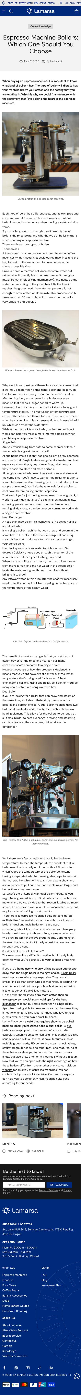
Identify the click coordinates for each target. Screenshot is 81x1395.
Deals (5, 1300)
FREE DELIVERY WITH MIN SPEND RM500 (23, 3)
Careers (7, 1346)
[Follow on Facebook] (4, 1368)
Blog (44, 1280)
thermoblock (45, 385)
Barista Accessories (14, 1295)
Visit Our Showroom (14, 1356)
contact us (9, 1074)
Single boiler (68, 973)
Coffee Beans (10, 1290)
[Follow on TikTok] (40, 1368)
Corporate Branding (14, 1311)
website (7, 1070)
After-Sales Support (15, 1330)
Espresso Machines (14, 1275)
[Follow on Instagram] (16, 1368)
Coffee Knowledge (40, 26)
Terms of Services (48, 1190)
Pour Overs (9, 1285)
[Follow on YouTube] (28, 1368)
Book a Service (11, 1335)
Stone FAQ (8, 1143)
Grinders (7, 1280)
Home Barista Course (15, 1306)
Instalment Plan (51, 1285)
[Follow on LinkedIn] (51, 1368)
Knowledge (9, 1351)
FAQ (44, 1275)
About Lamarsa (12, 1325)
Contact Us (9, 1341)
